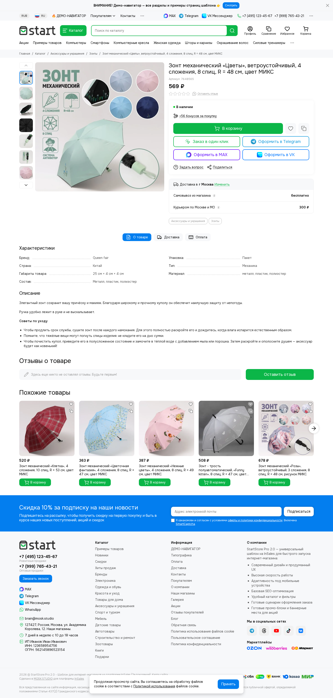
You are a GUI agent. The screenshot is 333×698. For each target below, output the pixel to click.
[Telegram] (252, 631)
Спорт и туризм (107, 612)
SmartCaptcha (185, 524)
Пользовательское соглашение (195, 638)
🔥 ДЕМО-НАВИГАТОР (69, 16)
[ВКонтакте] (301, 631)
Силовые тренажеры (269, 43)
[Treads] (264, 631)
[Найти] (232, 30)
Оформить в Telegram (279, 141)
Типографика (181, 555)
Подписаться (298, 511)
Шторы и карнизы (198, 43)
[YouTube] (276, 631)
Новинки (101, 555)
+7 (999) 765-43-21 (289, 16)
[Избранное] (290, 128)
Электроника (105, 581)
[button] (37, 127)
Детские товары (108, 625)
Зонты (93, 54)
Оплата (201, 237)
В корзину (232, 128)
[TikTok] (289, 631)
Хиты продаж (105, 568)
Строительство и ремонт (115, 638)
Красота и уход (107, 593)
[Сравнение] (303, 128)
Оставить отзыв (280, 374)
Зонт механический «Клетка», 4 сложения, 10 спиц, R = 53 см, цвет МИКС (46, 470)
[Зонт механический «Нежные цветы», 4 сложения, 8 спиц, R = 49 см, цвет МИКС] (166, 428)
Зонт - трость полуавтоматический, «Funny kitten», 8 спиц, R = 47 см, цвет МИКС (222, 470)
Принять (228, 684)
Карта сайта (160, 674)
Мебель (101, 619)
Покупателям (101, 16)
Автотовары (104, 631)
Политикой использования (154, 686)
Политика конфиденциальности (196, 644)
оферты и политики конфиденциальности (255, 520)
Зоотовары (104, 644)
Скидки (100, 562)
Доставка (171, 237)
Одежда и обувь (108, 587)
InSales (79, 679)
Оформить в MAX (210, 154)
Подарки (102, 657)
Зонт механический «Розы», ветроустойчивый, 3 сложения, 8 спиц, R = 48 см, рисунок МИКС (284, 470)
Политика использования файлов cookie (202, 631)
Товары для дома (109, 600)
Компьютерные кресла (131, 43)
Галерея (177, 600)
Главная (24, 54)
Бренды (101, 574)
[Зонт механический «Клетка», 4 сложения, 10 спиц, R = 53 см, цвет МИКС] (47, 428)
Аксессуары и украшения (67, 54)
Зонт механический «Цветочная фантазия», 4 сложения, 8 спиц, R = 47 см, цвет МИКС (106, 470)
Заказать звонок (36, 579)
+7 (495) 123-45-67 (257, 16)
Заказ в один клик (210, 141)
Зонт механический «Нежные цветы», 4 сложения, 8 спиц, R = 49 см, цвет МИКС (166, 470)
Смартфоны (100, 43)
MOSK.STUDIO (43, 679)
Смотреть (231, 5)
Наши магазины (183, 593)
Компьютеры (76, 43)
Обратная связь (183, 625)
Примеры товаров (47, 43)
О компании (180, 587)
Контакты (128, 16)
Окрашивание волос (233, 43)
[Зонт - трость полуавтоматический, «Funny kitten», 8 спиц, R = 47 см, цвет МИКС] (226, 428)
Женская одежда (167, 43)
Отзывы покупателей (187, 612)
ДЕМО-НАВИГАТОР (185, 549)
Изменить (222, 184)
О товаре (140, 237)
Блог (174, 619)
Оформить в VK (279, 154)
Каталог (40, 54)
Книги (99, 650)
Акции (24, 43)
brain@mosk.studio (39, 618)
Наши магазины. (59, 629)
